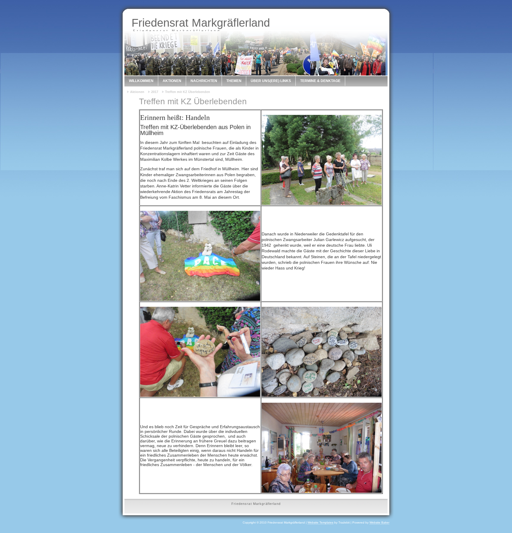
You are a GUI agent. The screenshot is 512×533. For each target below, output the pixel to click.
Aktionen (172, 81)
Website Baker (379, 522)
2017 (154, 92)
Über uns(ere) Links (271, 81)
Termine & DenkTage (320, 81)
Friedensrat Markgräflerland (201, 22)
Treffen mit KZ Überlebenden (187, 92)
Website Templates (320, 522)
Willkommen (141, 81)
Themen (233, 81)
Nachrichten (204, 81)
